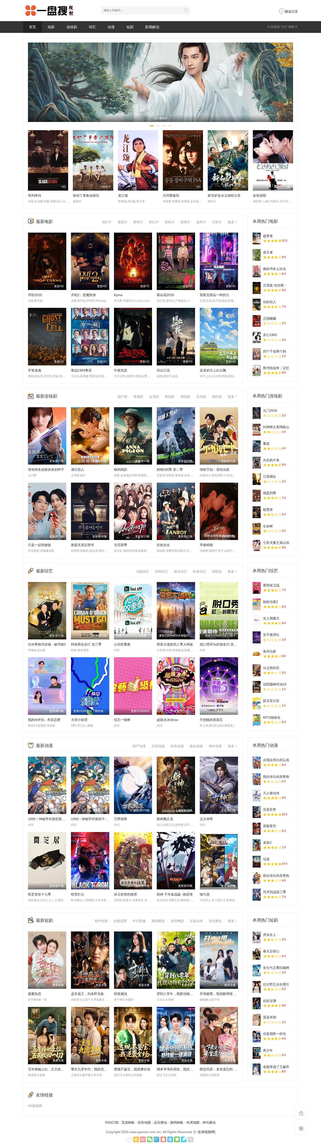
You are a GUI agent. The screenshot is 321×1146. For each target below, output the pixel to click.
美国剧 (170, 397)
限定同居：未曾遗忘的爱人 (219, 1069)
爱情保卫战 (271, 585)
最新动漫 (44, 745)
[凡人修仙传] (257, 796)
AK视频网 (35, 1106)
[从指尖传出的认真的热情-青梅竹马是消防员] (257, 762)
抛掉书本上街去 (274, 269)
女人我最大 (271, 618)
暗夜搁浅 (120, 994)
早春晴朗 (206, 545)
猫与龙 (205, 894)
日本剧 (201, 397)
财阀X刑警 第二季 (170, 469)
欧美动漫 (177, 746)
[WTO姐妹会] (257, 720)
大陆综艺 (142, 571)
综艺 (92, 27)
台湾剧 (154, 397)
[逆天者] (257, 255)
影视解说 (152, 27)
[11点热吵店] (257, 670)
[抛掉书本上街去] (257, 271)
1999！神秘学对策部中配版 (91, 819)
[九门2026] (257, 413)
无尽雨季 (120, 545)
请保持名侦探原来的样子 (46, 469)
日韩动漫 (158, 746)
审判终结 (34, 195)
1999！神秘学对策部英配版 (48, 819)
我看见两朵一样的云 (214, 295)
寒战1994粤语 (81, 370)
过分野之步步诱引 (276, 984)
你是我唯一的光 (274, 1034)
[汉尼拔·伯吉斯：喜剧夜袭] (257, 288)
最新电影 (44, 221)
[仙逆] (257, 862)
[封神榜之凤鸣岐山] (257, 429)
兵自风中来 (271, 460)
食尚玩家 (269, 651)
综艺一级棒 (122, 720)
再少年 (268, 1050)
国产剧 (122, 397)
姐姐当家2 (270, 602)
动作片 (107, 222)
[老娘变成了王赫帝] (257, 1069)
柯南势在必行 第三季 (86, 644)
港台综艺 (180, 571)
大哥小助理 (79, 720)
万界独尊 (120, 819)
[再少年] (257, 1053)
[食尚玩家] (257, 654)
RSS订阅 (111, 1122)
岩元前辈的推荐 (125, 894)
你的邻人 (269, 302)
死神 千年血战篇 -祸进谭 (175, 894)
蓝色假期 (259, 195)
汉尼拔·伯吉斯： (275, 285)
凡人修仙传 (271, 793)
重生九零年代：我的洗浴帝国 (92, 1069)
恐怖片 (170, 222)
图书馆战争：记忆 (276, 368)
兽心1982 (270, 335)
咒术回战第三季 (274, 892)
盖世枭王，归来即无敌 (87, 994)
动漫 (111, 27)
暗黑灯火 (77, 894)
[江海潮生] (257, 479)
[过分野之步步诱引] (257, 987)
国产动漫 (139, 746)
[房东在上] (257, 937)
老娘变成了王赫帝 (276, 1067)
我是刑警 (269, 493)
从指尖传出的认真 (276, 760)
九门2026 (270, 410)
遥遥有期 (269, 1017)
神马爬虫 (209, 1122)
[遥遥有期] (257, 1020)
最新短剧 (44, 920)
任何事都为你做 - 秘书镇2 (47, 644)
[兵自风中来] (257, 463)
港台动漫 (196, 746)
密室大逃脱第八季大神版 (175, 644)
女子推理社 (271, 635)
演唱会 (217, 571)
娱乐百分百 (271, 701)
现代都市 (215, 921)
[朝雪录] (257, 512)
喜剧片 (122, 222)
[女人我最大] (257, 621)
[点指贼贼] (257, 321)
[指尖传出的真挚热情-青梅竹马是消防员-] (257, 779)
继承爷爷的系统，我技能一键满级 (181, 1069)
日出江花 (163, 370)
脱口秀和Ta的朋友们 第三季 (220, 644)
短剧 (129, 27)
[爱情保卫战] (257, 588)
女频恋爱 (120, 921)
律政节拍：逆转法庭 (214, 469)
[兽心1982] (257, 337)
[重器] (257, 446)
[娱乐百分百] (257, 703)
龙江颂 (123, 195)
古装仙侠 (196, 921)
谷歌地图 (144, 1122)
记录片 (217, 222)
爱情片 (138, 222)
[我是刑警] (257, 495)
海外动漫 (215, 746)
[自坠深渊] (257, 1003)
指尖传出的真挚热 (276, 776)
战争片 (201, 222)
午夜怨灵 (120, 370)
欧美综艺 (199, 571)
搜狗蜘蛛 (176, 1122)
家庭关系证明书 (82, 545)
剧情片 (185, 222)
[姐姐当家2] (257, 604)
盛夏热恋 (34, 994)
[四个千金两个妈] (257, 354)
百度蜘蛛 (128, 1122)
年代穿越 (139, 921)
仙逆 (266, 859)
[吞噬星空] (257, 828)
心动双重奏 (122, 644)
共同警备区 (171, 195)
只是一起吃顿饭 (39, 545)
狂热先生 (163, 545)
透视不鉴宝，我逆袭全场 (132, 1069)
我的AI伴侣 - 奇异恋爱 (44, 720)
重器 (266, 444)
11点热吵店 (271, 668)
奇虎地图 (193, 1122)
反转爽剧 (177, 921)
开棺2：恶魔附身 (83, 295)
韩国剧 (185, 397)
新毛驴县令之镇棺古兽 (224, 195)
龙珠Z (267, 843)
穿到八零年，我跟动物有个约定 (180, 994)
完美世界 (269, 809)
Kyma (118, 295)
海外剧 (217, 397)
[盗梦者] (257, 238)
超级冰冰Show (167, 720)
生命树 (268, 526)
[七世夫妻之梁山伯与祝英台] (257, 545)
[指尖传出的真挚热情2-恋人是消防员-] (257, 878)
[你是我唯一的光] (257, 1036)
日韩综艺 (161, 571)
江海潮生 (269, 476)
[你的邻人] (257, 304)
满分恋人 (77, 469)
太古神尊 (206, 819)
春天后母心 (271, 951)
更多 (231, 222)
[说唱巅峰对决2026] (257, 687)
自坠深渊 (269, 1001)
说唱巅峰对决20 (274, 684)
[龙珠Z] (257, 845)
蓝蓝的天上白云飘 (213, 370)
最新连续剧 (46, 396)
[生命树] (257, 529)
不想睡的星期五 (211, 720)
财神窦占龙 (165, 819)
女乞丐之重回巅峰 (276, 968)
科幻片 (154, 222)
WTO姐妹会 (272, 717)
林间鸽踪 (120, 469)
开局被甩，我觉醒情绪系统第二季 (224, 994)
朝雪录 (268, 510)
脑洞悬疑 (158, 921)
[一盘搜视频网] (204, 1132)
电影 (51, 27)
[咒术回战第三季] (257, 894)
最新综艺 (44, 571)
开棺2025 (35, 295)
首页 (32, 27)
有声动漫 (101, 921)
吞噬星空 (269, 826)
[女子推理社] (257, 637)
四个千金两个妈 (274, 351)
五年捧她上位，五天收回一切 (49, 1069)
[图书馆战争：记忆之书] (257, 370)
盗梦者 (268, 236)
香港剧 (138, 397)
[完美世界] (257, 812)
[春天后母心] (257, 954)
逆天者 (268, 252)
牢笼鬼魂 (34, 370)
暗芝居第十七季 (39, 894)
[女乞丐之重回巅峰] (257, 970)
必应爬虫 (160, 1122)
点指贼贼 (269, 318)
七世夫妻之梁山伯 (276, 542)
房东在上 (269, 935)
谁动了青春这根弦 (86, 195)
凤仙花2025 (165, 295)
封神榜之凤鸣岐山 (276, 427)
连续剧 (72, 27)
